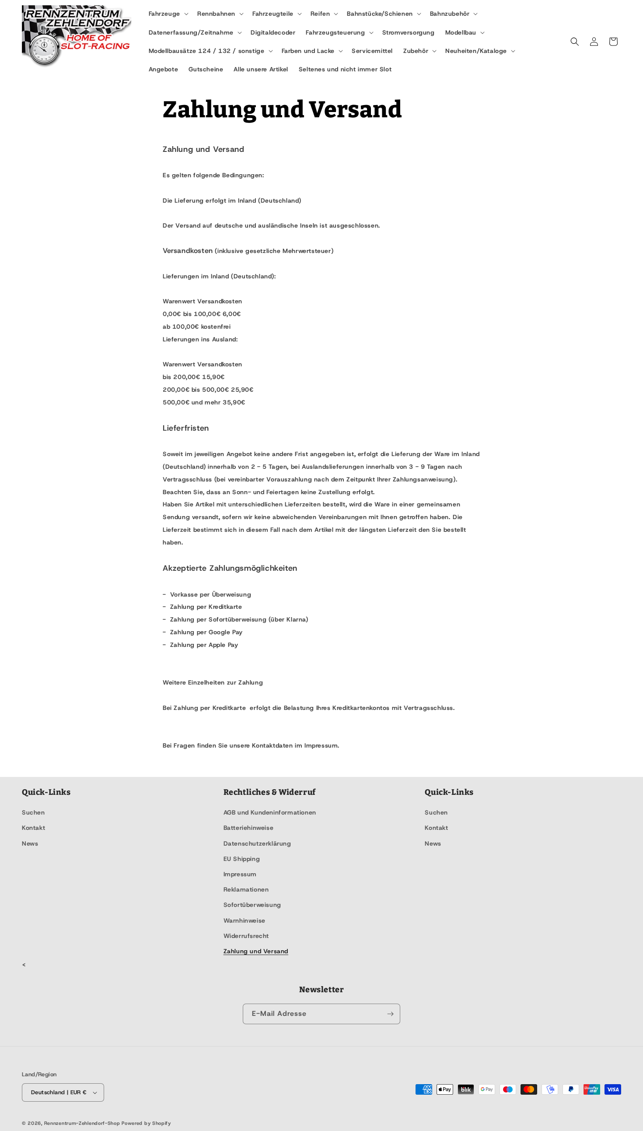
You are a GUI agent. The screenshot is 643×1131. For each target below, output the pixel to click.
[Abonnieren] (390, 1014)
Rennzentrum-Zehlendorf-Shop (83, 1123)
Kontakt (33, 828)
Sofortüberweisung (252, 905)
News (30, 843)
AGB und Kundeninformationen (270, 812)
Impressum (240, 874)
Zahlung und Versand (256, 951)
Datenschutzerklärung (257, 843)
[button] (167, 13)
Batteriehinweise (249, 828)
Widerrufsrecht (246, 936)
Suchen (33, 812)
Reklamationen (246, 889)
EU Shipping (242, 859)
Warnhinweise (245, 920)
